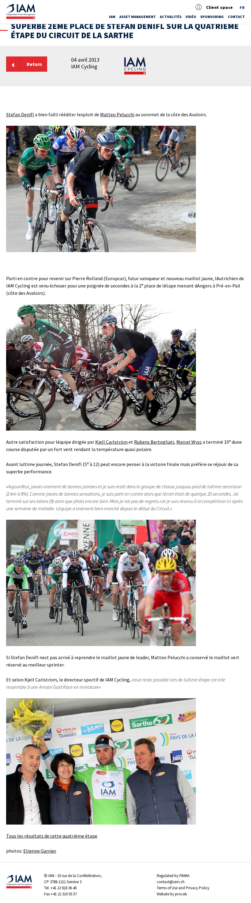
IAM (112, 16)
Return (34, 64)
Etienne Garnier (39, 851)
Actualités (171, 16)
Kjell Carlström (111, 442)
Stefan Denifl (20, 114)
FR (242, 7)
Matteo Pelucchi (117, 114)
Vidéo (190, 16)
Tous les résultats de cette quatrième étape (51, 836)
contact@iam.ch (171, 881)
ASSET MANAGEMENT (137, 16)
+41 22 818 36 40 (64, 887)
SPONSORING (212, 16)
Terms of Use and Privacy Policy (183, 887)
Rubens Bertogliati (154, 442)
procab (181, 894)
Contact (236, 16)
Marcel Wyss (189, 442)
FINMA (184, 875)
